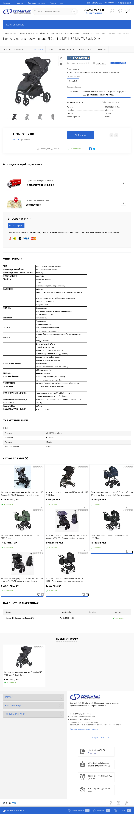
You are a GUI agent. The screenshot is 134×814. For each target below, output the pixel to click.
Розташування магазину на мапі (84, 729)
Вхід (88, 3)
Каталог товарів (15, 24)
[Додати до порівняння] (60, 64)
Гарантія (19, 3)
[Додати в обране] (60, 58)
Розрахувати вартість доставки (22, 164)
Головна (6, 3)
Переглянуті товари (67, 638)
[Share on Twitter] (94, 148)
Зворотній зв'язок (100, 737)
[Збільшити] (33, 81)
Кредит (53, 3)
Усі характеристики (110, 102)
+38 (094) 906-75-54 (94, 10)
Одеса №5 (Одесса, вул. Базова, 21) (20, 618)
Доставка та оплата (36, 3)
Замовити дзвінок (94, 13)
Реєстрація (97, 3)
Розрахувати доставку (49, 149)
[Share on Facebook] (90, 148)
